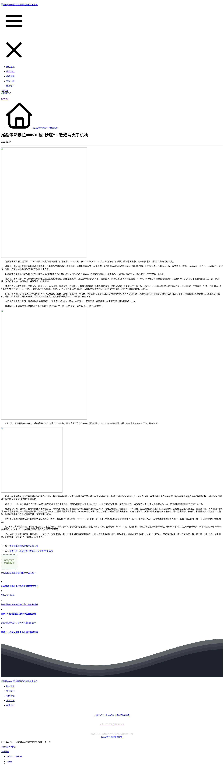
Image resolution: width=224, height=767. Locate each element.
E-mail (9, 761)
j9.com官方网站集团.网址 (112, 737)
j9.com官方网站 (40, 128)
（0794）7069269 (104, 714)
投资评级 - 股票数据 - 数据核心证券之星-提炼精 (31, 551)
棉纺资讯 (5, 99)
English (5, 90)
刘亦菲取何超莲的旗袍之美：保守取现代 (19, 604)
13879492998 (122, 714)
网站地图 (5, 751)
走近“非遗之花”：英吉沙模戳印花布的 (18, 623)
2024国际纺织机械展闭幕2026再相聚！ (18, 573)
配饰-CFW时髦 (8, 595)
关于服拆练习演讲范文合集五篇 (23, 546)
